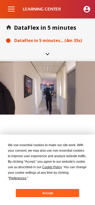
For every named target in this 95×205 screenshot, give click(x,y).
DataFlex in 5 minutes (45, 27)
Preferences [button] (17, 178)
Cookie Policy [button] (52, 167)
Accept (47, 193)
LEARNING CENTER (42, 9)
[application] (47, 88)
